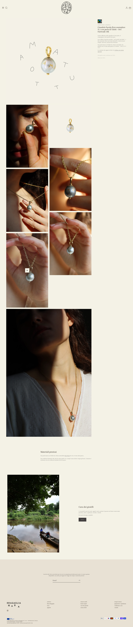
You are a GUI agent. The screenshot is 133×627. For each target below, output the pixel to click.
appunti (49, 607)
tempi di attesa (118, 601)
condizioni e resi (118, 605)
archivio (49, 601)
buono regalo (84, 603)
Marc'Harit (67, 455)
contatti (116, 607)
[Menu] (3, 7)
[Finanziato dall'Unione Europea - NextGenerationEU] (10, 619)
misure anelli (84, 601)
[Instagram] (7, 610)
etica (48, 605)
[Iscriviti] (79, 580)
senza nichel (84, 607)
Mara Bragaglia (50, 603)
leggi (82, 519)
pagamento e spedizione (120, 603)
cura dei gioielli (84, 605)
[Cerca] (6, 7)
